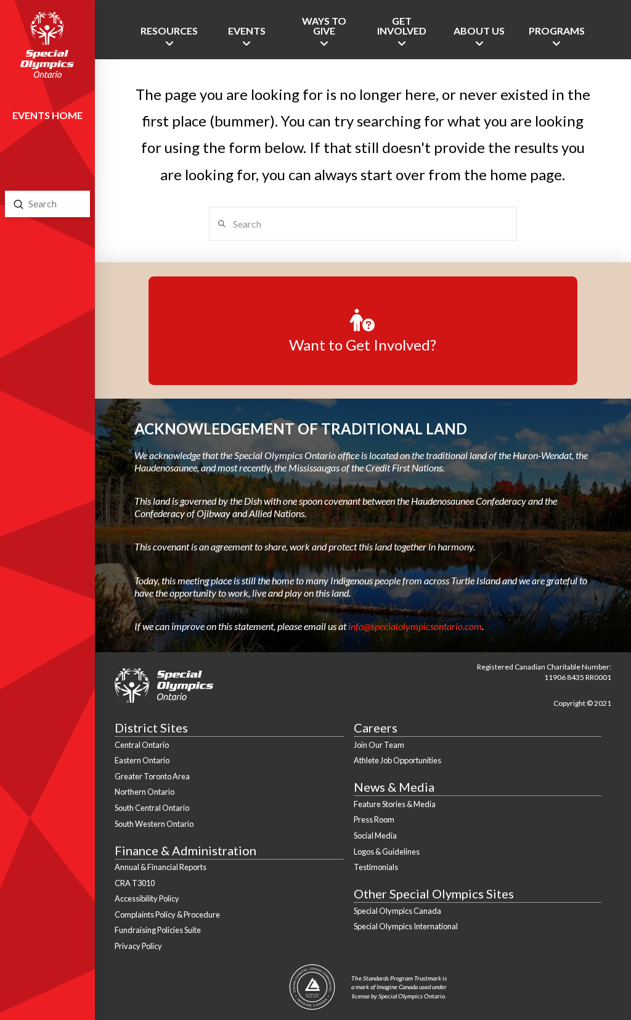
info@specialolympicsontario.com (415, 626)
